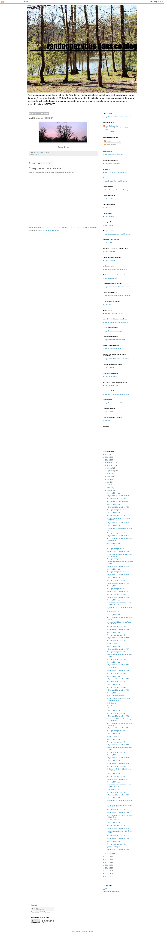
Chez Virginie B (110, 251)
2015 (107, 862)
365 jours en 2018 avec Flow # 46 (118, 665)
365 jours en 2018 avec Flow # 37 (118, 779)
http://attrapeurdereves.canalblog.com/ (117, 234)
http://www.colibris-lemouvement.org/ (117, 359)
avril (108, 485)
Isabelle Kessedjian (112, 126)
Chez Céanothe (110, 260)
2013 (107, 868)
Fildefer (107, 420)
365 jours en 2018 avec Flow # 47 (118, 649)
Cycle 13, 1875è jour (113, 755)
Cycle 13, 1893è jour (113, 504)
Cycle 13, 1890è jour (113, 543)
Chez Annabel (109, 412)
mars (108, 488)
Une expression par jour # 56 (116, 533)
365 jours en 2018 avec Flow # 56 (118, 536)
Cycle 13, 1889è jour (113, 569)
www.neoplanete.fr (111, 278)
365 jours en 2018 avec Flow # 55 (118, 551)
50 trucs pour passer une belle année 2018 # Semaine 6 (119, 785)
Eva (106, 888)
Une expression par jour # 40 (116, 742)
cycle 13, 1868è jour (113, 847)
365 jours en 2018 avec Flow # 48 (118, 638)
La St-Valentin (111, 667)
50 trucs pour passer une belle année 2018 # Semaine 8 (119, 603)
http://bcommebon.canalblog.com (115, 403)
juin (108, 479)
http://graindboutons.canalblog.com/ (116, 322)
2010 (107, 876)
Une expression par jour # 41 (116, 731)
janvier (109, 853)
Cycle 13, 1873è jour (113, 773)
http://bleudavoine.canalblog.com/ (116, 181)
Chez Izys (108, 304)
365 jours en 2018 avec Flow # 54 (118, 566)
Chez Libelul (109, 225)
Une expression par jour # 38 (116, 766)
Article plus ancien (91, 227)
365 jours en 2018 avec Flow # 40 (118, 745)
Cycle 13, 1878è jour (113, 710)
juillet (109, 476)
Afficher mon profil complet (111, 892)
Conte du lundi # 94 (113, 789)
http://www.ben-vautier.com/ (114, 313)
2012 (107, 871)
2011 (107, 873)
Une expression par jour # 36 (116, 792)
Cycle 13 (37, 154)
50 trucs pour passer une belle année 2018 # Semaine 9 (119, 519)
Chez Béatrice (109, 216)
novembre (110, 465)
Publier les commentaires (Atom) (48, 231)
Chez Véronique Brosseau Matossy (116, 190)
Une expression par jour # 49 (116, 626)
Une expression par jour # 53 (116, 572)
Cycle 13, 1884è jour (113, 632)
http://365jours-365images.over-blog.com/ (118, 117)
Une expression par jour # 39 (116, 752)
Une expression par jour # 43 (116, 687)
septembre (110, 471)
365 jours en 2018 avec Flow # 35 (118, 812)
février (109, 490)
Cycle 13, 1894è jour (113, 493)
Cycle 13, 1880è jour (113, 684)
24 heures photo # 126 (114, 820)
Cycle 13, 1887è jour (113, 586)
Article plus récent (35, 227)
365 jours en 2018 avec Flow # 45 (118, 670)
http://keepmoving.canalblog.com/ (116, 269)
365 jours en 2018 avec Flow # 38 (118, 763)
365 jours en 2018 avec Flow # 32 (118, 849)
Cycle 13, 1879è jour (113, 693)
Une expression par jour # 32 (116, 844)
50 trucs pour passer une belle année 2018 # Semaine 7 (119, 699)
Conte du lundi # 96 (113, 612)
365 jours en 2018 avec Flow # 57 (118, 523)
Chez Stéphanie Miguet (112, 385)
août (108, 474)
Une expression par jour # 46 (116, 659)
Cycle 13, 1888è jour (113, 577)
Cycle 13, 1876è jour (113, 739)
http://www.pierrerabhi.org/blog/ (115, 340)
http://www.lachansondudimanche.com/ (117, 394)
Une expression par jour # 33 (116, 835)
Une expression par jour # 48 (116, 635)
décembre (110, 462)
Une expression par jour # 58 (116, 510)
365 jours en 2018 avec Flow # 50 (118, 597)
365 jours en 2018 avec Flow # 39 (118, 758)
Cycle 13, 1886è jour (113, 600)
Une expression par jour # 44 (116, 682)
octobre (109, 468)
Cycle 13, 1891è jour (113, 525)
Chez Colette (109, 199)
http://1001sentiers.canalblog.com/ (116, 172)
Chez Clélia (108, 243)
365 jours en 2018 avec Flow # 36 (118, 795)
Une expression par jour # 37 (116, 776)
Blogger (90, 931)
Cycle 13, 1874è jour (113, 760)
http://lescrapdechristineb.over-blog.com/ (118, 296)
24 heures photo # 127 (114, 736)
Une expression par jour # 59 (116, 498)
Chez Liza (108, 207)
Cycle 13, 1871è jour (113, 798)
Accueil (63, 227)
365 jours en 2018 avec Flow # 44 (118, 679)
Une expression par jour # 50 (116, 594)
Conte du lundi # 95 (113, 703)
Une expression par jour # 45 (116, 673)
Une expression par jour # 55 (116, 549)
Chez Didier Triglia (111, 376)
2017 (107, 857)
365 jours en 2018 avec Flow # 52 (118, 583)
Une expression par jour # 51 (116, 589)
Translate (47, 912)
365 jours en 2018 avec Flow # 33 (118, 838)
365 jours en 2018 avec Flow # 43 (118, 690)
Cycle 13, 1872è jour (113, 782)
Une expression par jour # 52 (116, 580)
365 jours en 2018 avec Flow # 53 (118, 575)
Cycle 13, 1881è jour (113, 676)
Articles (108, 141)
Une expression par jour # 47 (116, 652)
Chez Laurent (109, 368)
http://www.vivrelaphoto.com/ (114, 154)
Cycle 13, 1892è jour (113, 512)
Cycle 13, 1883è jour (113, 646)
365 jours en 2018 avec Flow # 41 (118, 728)
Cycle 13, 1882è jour (113, 662)
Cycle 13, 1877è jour (113, 733)
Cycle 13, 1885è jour (113, 615)
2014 (107, 865)
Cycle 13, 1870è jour (113, 822)
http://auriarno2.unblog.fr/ (113, 348)
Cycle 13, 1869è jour (113, 841)
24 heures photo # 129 (114, 546)
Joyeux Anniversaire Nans (115, 696)
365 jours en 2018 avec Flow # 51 (118, 591)
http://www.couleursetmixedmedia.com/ (117, 287)
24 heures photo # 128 (114, 643)
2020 (107, 454)
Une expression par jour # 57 (116, 515)
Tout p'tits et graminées (112, 163)
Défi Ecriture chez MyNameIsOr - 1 (118, 501)
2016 (107, 859)
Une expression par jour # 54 (116, 559)
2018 (107, 460)
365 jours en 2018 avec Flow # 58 (118, 507)
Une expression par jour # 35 (116, 809)
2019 (107, 457)
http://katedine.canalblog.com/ (114, 331)
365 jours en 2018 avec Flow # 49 (118, 629)
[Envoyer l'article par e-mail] (47, 152)
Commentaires (111, 145)
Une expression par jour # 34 (116, 825)
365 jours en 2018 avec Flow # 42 (118, 716)
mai (108, 482)
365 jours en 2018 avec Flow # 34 (118, 828)
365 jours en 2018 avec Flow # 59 (118, 496)
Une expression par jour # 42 (116, 713)
